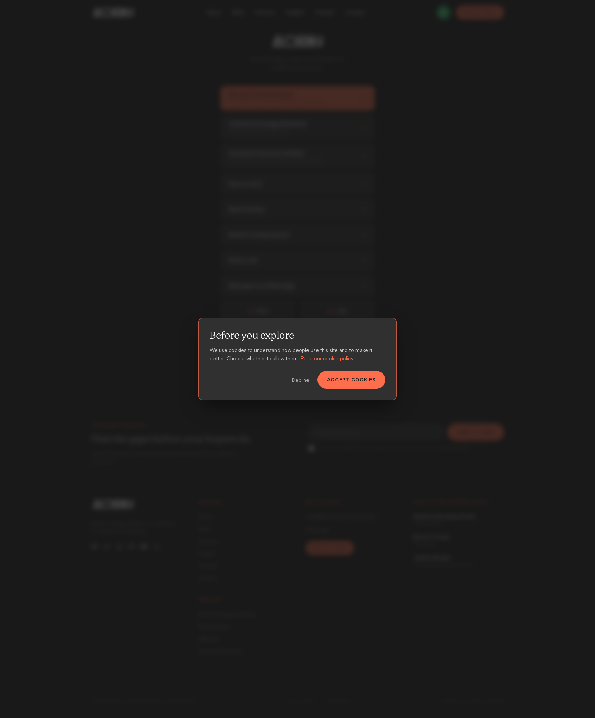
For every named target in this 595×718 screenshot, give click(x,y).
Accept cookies (351, 379)
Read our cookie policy (327, 358)
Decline (300, 380)
